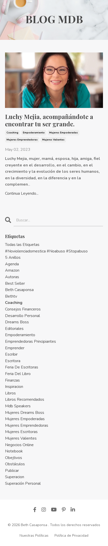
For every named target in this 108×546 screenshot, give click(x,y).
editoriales (14, 328)
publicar (12, 470)
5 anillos (13, 257)
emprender (14, 348)
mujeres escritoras (21, 432)
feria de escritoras (21, 367)
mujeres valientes (53, 139)
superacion (14, 477)
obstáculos (15, 464)
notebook (14, 451)
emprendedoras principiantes (30, 341)
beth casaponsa (19, 290)
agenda (12, 264)
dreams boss (17, 322)
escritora (12, 361)
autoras (12, 277)
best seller (15, 283)
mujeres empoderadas (63, 132)
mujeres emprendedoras (22, 139)
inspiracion (14, 386)
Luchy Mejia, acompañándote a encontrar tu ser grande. (49, 120)
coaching (12, 132)
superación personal (23, 483)
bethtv (11, 296)
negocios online (19, 445)
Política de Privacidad (71, 535)
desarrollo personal (22, 316)
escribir (11, 354)
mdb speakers (18, 406)
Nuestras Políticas (34, 535)
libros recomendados (24, 399)
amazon (12, 270)
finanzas (12, 380)
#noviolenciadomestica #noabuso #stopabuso (46, 251)
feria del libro (18, 374)
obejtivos (13, 458)
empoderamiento (34, 132)
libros (10, 393)
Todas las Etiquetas (22, 244)
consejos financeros (23, 309)
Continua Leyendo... (21, 193)
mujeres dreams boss (24, 412)
